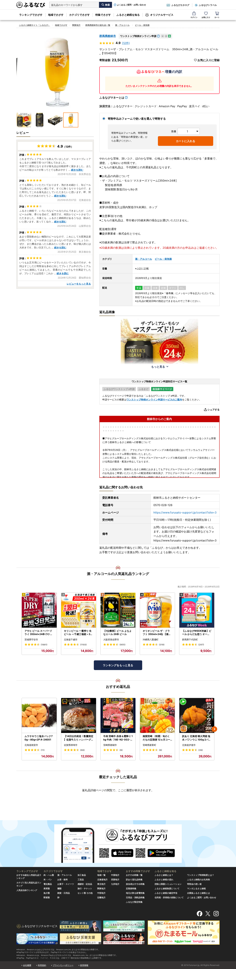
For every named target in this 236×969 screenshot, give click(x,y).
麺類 (59, 888)
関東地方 (76, 25)
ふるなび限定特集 (134, 902)
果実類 (47, 888)
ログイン (194, 17)
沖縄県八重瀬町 (150, 639)
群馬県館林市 (107, 36)
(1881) (44, 644)
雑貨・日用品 (63, 893)
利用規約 (42, 965)
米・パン (48, 879)
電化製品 (48, 884)
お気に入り (206, 17)
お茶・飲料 (62, 879)
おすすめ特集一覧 (134, 875)
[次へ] (214, 729)
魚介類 (47, 893)
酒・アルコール (122, 25)
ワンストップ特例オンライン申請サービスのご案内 (154, 399)
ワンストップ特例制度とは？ (200, 875)
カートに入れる (185, 141)
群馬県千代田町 (190, 639)
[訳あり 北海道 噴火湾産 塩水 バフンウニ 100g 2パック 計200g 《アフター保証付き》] (196, 715)
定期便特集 (131, 888)
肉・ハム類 (49, 875)
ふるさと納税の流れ (164, 879)
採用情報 (84, 965)
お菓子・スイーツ (65, 884)
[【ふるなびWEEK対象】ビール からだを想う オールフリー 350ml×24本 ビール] (196, 610)
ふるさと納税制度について (167, 888)
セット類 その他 (85, 893)
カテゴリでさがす (79, 14)
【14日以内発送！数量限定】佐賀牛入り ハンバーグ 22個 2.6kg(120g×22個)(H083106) (78, 738)
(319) (161, 644)
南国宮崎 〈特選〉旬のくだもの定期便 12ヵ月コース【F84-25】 (156, 738)
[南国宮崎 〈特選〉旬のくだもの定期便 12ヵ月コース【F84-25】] (157, 715)
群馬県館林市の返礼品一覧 (97, 25)
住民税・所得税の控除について (169, 897)
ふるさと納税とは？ (164, 875)
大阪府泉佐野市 (111, 639)
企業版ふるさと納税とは (198, 893)
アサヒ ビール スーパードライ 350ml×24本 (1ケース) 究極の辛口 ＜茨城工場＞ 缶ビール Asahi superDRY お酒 (39, 632)
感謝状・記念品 (85, 884)
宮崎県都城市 (110, 745)
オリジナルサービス (161, 14)
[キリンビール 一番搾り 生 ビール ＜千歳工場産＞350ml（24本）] (78, 610)
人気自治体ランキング (26, 890)
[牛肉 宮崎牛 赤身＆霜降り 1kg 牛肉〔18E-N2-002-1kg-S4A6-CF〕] (118, 715)
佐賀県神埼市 (70, 745)
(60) (82, 750)
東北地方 (101, 884)
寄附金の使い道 (194, 884)
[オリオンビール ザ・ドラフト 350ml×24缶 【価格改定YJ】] (157, 610)
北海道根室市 (31, 745)
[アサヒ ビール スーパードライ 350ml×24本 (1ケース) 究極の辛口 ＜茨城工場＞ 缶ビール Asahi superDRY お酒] (39, 610)
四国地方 (115, 879)
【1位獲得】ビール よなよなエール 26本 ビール (117, 632)
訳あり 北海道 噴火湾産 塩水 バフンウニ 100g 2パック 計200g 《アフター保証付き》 (196, 738)
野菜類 (47, 897)
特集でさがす (103, 14)
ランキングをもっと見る (118, 665)
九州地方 (115, 884)
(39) (200, 750)
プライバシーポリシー (63, 965)
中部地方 (101, 893)
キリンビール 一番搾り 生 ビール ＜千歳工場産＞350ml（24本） (78, 632)
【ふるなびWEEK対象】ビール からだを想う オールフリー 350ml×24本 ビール (196, 632)
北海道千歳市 (70, 639)
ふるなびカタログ (180, 5)
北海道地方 (102, 879)
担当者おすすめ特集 (135, 884)
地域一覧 (101, 875)
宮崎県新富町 (149, 745)
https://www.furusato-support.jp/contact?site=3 (184, 512)
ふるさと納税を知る (128, 14)
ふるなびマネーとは (111, 97)
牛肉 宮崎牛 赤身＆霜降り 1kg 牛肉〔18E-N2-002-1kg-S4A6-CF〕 (118, 738)
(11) (43, 750)
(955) (122, 644)
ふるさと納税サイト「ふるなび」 (34, 25)
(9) (121, 750)
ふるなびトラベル (208, 5)
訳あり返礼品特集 (134, 879)
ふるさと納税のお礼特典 (198, 879)
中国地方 (115, 875)
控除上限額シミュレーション (168, 884)
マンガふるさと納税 (196, 888)
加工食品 (82, 875)
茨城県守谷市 (31, 639)
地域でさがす (56, 14)
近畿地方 (101, 897)
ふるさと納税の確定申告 (166, 893)
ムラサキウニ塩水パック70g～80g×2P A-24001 (39, 738)
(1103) (83, 644)
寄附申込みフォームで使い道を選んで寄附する (137, 118)
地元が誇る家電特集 (135, 893)
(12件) (126, 43)
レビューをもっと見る (79, 283)
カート (217, 17)
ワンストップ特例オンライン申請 (138, 36)
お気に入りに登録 (208, 60)
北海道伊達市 (189, 745)
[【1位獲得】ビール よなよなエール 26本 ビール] (118, 610)
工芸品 (81, 879)
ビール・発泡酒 (142, 25)
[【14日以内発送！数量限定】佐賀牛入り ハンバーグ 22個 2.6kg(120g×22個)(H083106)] (78, 715)
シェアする (213, 409)
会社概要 (27, 965)
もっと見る (158, 366)
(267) (201, 644)
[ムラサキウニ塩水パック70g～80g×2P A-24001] (39, 715)
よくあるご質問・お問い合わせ (131, 5)
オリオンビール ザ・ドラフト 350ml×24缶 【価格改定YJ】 (157, 632)
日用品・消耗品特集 (135, 897)
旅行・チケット (85, 888)
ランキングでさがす (31, 14)
